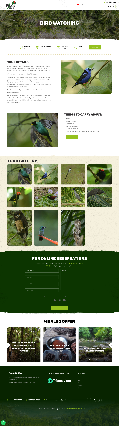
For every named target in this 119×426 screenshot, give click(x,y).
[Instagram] (100, 400)
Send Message (59, 308)
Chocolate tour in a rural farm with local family (59, 348)
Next (111, 345)
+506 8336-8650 (73, 264)
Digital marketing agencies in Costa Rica (74, 408)
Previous (7, 345)
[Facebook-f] (89, 400)
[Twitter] (94, 400)
